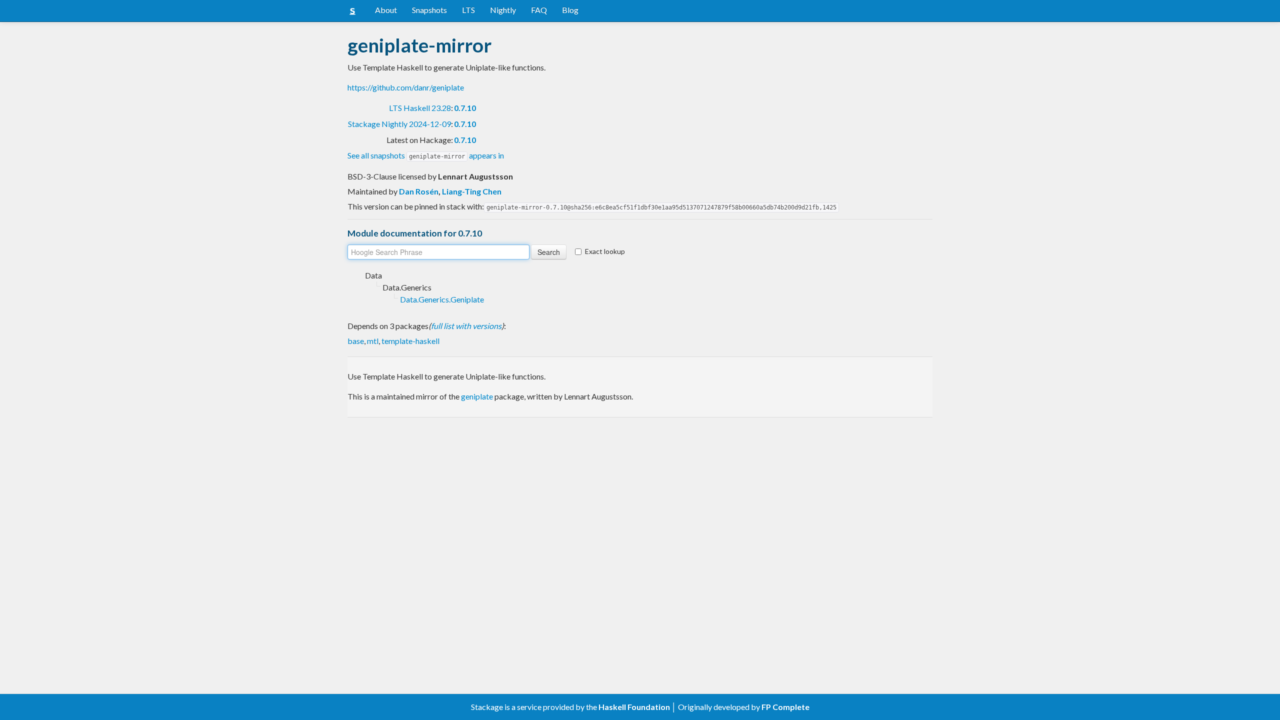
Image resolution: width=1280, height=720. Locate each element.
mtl (372, 341)
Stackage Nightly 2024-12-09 (399, 123)
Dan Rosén (418, 191)
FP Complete (786, 707)
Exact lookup (605, 251)
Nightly (503, 9)
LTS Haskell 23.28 (420, 107)
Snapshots (429, 9)
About (386, 9)
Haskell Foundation (634, 707)
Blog (570, 9)
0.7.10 (465, 107)
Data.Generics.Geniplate (442, 299)
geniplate (477, 396)
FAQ (539, 9)
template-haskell (411, 341)
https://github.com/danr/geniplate (406, 87)
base (356, 341)
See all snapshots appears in (426, 155)
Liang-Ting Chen (472, 191)
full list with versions (466, 325)
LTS (468, 9)
